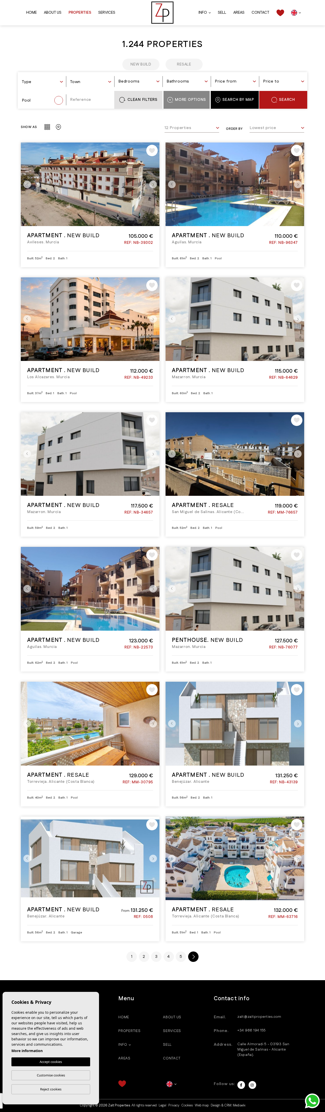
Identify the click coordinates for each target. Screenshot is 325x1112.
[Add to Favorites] (152, 150)
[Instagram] (252, 1085)
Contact (260, 12)
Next (154, 184)
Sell (222, 12)
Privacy (173, 1105)
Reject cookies (50, 1089)
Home (31, 12)
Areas (239, 12)
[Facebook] (241, 1085)
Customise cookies (51, 1075)
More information (27, 1050)
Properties (80, 12)
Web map (202, 1105)
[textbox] (42, 82)
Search (287, 99)
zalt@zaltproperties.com (259, 1016)
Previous (26, 184)
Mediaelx (239, 1105)
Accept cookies (51, 1061)
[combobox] (42, 82)
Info (203, 12)
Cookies (187, 1105)
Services (106, 12)
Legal (162, 1105)
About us (52, 12)
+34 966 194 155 (251, 1030)
